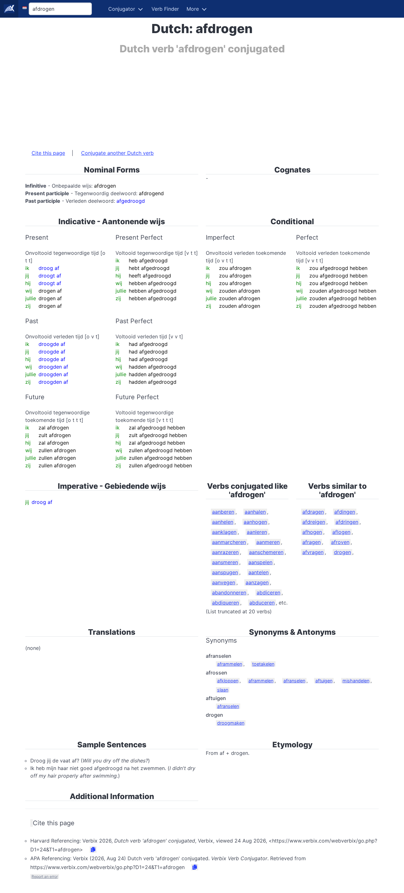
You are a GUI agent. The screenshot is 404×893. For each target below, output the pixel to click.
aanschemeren (266, 552)
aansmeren (225, 562)
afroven (340, 542)
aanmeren (268, 542)
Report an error (45, 876)
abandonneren (229, 592)
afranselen (294, 680)
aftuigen (323, 680)
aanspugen (225, 572)
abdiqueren (225, 602)
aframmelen (229, 664)
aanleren (257, 532)
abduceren (262, 602)
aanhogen (255, 522)
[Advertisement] (202, 99)
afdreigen (313, 522)
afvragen (313, 552)
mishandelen (355, 680)
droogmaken (230, 723)
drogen (342, 552)
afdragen (313, 512)
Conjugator (121, 9)
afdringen (347, 522)
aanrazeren (225, 552)
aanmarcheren (229, 542)
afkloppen (227, 680)
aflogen (341, 532)
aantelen (258, 572)
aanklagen (224, 532)
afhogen (312, 532)
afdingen (344, 512)
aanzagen (257, 582)
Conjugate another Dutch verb (117, 153)
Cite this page (48, 153)
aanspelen (260, 562)
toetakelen (263, 664)
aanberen (223, 512)
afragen (311, 542)
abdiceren (268, 592)
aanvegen (223, 582)
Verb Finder (165, 9)
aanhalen (255, 512)
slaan (222, 689)
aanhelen (222, 522)
